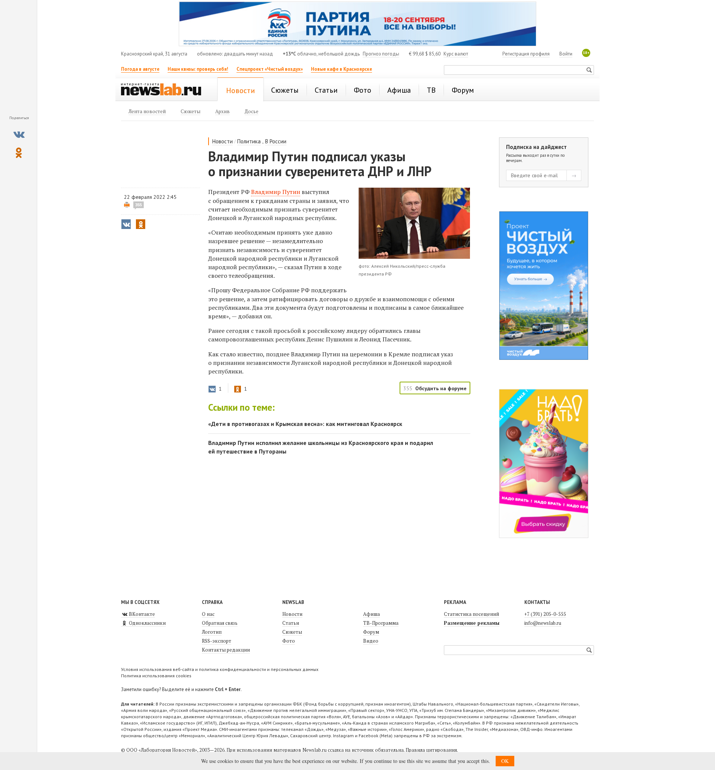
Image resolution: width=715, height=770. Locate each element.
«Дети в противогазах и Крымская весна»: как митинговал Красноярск (305, 423)
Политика (249, 141)
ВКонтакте (141, 614)
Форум (371, 632)
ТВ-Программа (380, 623)
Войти (565, 54)
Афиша (371, 614)
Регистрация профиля (526, 54)
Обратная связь (220, 623)
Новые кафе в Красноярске (341, 69)
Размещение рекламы (471, 623)
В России (275, 141)
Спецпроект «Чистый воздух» (269, 69)
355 (138, 205)
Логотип (212, 632)
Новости (222, 141)
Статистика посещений (471, 614)
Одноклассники (147, 623)
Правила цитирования (431, 750)
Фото (288, 640)
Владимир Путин (275, 192)
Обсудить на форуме (441, 388)
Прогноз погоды (381, 54)
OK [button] (505, 760)
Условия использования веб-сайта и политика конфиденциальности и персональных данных (219, 669)
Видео (370, 640)
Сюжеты (292, 632)
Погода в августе (140, 69)
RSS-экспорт (216, 640)
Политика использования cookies (156, 675)
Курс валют (456, 54)
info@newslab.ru (542, 623)
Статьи (290, 623)
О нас (208, 614)
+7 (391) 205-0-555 (545, 614)
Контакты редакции (226, 649)
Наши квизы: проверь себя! (198, 69)
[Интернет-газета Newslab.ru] (164, 90)
